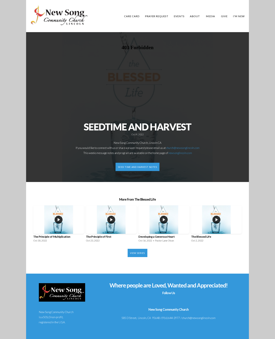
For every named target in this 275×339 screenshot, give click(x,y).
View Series (137, 253)
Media (211, 16)
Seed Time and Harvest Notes (137, 166)
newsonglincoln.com (180, 153)
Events (179, 16)
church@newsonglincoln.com (182, 148)
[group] (58, 224)
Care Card (132, 16)
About (195, 16)
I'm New (239, 16)
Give (224, 16)
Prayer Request (156, 16)
